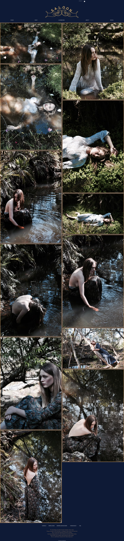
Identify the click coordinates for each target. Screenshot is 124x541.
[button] (80, 0)
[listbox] (80, 0)
